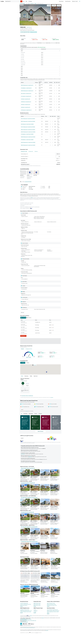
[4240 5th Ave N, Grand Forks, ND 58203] (45, 516)
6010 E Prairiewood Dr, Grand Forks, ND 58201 (28, 118)
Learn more (52, 397)
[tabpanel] (40, 159)
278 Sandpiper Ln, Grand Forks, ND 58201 (27, 139)
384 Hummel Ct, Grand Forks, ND (26, 93)
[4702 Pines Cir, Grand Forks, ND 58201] (55, 575)
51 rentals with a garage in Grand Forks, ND (28, 482)
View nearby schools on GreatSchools (27, 395)
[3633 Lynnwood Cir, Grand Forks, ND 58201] (35, 575)
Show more (23, 335)
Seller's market (28, 357)
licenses (24, 618)
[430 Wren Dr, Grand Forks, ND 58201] (45, 589)
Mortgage (30, 1)
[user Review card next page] (60, 422)
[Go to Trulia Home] (3, 1)
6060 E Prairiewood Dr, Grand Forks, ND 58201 (28, 121)
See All (22, 409)
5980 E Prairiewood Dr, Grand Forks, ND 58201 (28, 129)
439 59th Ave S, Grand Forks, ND (26, 101)
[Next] (60, 474)
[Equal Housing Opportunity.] (29, 632)
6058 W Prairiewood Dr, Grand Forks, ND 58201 (28, 136)
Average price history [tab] (29, 348)
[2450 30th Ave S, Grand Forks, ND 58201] (35, 472)
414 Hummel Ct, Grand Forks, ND (26, 96)
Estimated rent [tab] (31, 151)
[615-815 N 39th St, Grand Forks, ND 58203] (55, 472)
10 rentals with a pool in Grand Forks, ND (27, 512)
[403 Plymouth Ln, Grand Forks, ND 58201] (35, 589)
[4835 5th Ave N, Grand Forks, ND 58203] (55, 546)
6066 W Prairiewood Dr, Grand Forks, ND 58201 (28, 131)
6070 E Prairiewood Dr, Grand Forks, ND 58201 (28, 126)
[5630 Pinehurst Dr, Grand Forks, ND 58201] (45, 575)
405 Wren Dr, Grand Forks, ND (25, 104)
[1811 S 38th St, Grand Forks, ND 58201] (35, 546)
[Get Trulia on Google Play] (31, 624)
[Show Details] (59, 50)
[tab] (23, 318)
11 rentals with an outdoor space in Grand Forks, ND (29, 541)
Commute (40, 413)
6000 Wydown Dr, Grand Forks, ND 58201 (27, 124)
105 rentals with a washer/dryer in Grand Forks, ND (29, 526)
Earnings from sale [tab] (24, 151)
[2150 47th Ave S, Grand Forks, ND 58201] (35, 561)
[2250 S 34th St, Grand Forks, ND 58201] (35, 487)
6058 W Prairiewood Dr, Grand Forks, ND (27, 90)
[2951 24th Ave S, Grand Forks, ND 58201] (45, 472)
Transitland (31, 615)
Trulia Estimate (24, 47)
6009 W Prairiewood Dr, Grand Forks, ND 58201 (28, 142)
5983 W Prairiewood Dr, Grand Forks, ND (27, 85)
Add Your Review (40, 431)
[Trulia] (21, 624)
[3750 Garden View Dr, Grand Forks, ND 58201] (45, 487)
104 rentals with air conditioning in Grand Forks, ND (29, 497)
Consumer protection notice (33, 620)
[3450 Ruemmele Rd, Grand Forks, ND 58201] (45, 561)
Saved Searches (67, 1)
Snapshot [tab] (22, 348)
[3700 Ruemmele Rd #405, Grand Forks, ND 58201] (55, 531)
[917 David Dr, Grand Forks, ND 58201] (25, 546)
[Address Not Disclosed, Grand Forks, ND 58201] (45, 546)
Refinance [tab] (36, 151)
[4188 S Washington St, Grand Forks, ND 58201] (55, 516)
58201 (35, 3)
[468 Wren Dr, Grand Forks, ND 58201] (55, 589)
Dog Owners (31, 413)
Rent (26, 1)
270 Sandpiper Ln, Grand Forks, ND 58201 (27, 134)
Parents (35, 413)
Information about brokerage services (26, 620)
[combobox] (13, 1)
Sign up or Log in (75, 1)
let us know (47, 630)
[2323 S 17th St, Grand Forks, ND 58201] (25, 472)
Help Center (37, 632)
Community (25, 413)
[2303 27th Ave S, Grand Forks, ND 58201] (55, 487)
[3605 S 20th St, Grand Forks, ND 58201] (55, 502)
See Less (23, 312)
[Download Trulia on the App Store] (25, 624)
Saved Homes (61, 1)
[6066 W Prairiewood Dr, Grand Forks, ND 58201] (25, 589)
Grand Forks (32, 3)
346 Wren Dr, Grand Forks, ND (25, 107)
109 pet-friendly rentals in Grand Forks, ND (28, 468)
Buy (23, 1)
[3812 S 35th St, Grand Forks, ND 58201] (25, 575)
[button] (21, 1)
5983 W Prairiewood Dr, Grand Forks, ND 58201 (28, 145)
